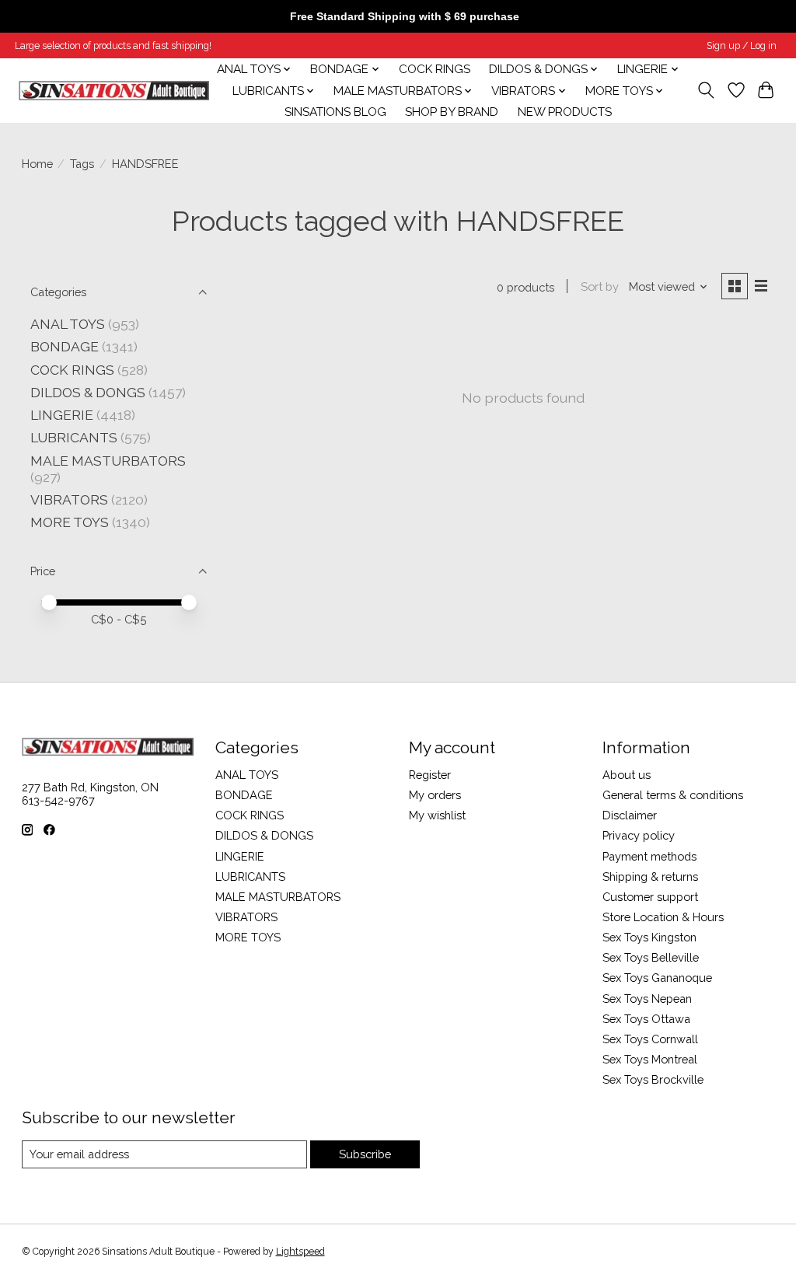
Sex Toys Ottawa (646, 1018)
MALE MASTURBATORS (108, 460)
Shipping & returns (650, 876)
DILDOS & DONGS (87, 392)
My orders (435, 794)
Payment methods (649, 856)
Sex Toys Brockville (652, 1079)
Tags (82, 163)
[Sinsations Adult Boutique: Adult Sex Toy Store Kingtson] (114, 90)
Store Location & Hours (663, 917)
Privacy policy (638, 835)
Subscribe (365, 1154)
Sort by (600, 286)
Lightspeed (300, 1251)
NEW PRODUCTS (565, 112)
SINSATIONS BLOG (335, 112)
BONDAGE (64, 346)
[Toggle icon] (705, 90)
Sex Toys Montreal (649, 1059)
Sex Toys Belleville (650, 957)
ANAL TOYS (67, 324)
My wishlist (437, 815)
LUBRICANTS (73, 437)
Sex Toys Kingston (649, 937)
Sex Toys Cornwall (650, 1039)
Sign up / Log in (742, 45)
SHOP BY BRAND (451, 112)
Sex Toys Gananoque (657, 977)
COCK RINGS (434, 69)
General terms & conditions (672, 794)
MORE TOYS (69, 522)
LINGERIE (61, 415)
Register (430, 774)
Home (37, 163)
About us (626, 774)
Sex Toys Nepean (647, 998)
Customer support (650, 896)
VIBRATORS (69, 499)
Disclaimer (629, 815)
